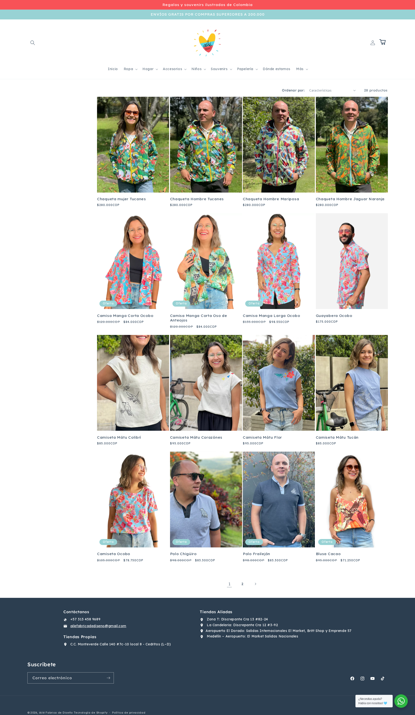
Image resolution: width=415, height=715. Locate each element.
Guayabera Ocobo (334, 315)
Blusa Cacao (328, 553)
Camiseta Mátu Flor (262, 437)
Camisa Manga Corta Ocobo (125, 315)
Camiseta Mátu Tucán (337, 437)
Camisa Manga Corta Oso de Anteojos (198, 317)
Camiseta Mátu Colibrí (119, 437)
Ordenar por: (293, 90)
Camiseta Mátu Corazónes (196, 437)
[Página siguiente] (255, 584)
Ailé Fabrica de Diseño (56, 712)
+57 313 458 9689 (85, 619)
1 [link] (229, 584)
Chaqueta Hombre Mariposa (271, 199)
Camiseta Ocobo (113, 553)
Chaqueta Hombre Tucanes (197, 199)
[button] (32, 42)
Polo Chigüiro (183, 553)
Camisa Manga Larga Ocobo (271, 315)
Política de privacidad (128, 712)
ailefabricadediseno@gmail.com (98, 626)
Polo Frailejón (256, 553)
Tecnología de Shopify (91, 712)
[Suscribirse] (108, 678)
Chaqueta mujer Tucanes (121, 199)
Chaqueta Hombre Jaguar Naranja (350, 199)
